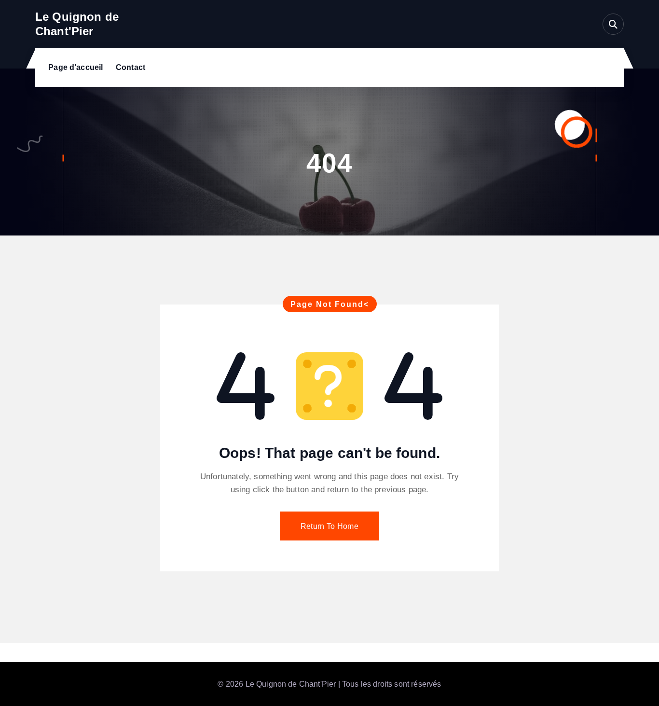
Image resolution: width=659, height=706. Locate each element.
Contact (130, 67)
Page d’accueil (75, 67)
